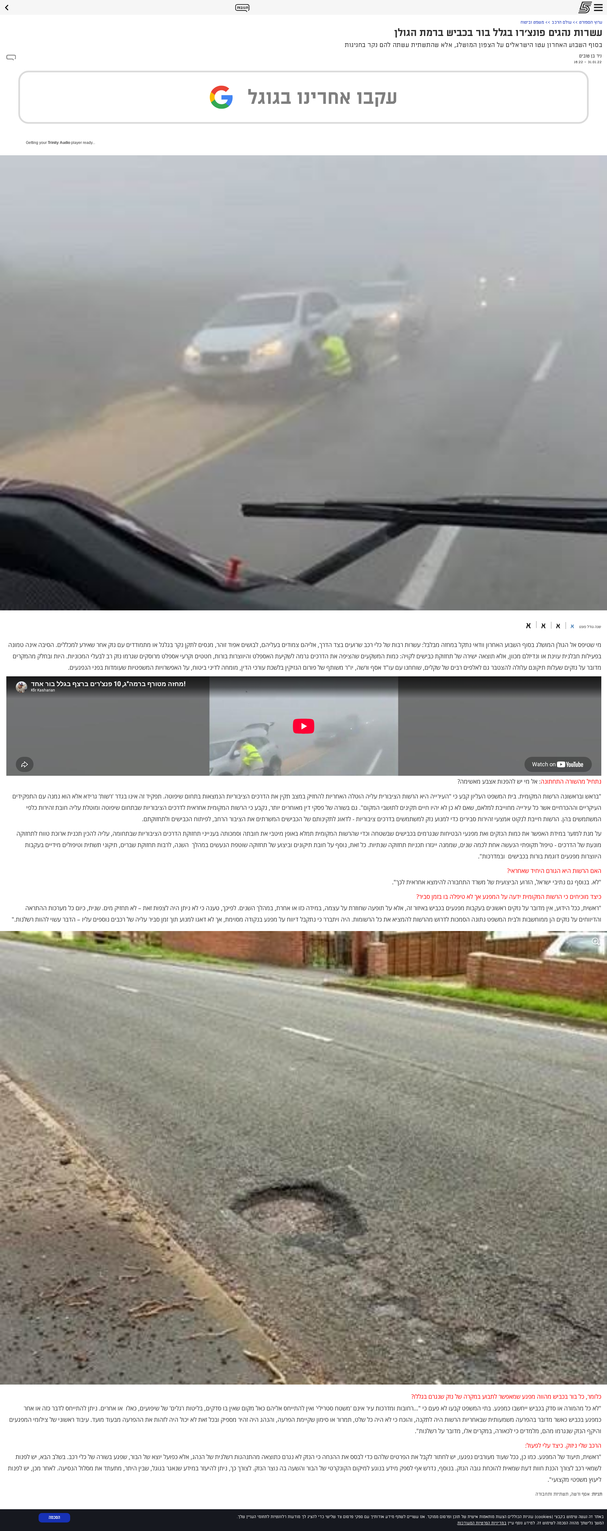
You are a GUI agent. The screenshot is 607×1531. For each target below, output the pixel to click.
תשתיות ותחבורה (552, 1494)
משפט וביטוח (532, 22)
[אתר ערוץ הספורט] (583, 7)
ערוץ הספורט (590, 22)
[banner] (9, 6)
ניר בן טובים (590, 56)
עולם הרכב (562, 22)
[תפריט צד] (598, 7)
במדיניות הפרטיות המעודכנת (481, 1523)
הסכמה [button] (54, 1517)
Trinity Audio (59, 142)
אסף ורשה (580, 1494)
